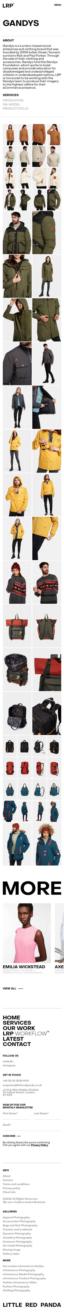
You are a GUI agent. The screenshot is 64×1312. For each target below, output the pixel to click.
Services (17, 1023)
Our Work (19, 1028)
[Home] (8, 5)
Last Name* (41, 1113)
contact (17, 1044)
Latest (13, 1039)
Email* (7, 1125)
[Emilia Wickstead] (27, 938)
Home (11, 1018)
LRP (25, 1034)
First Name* (10, 1113)
